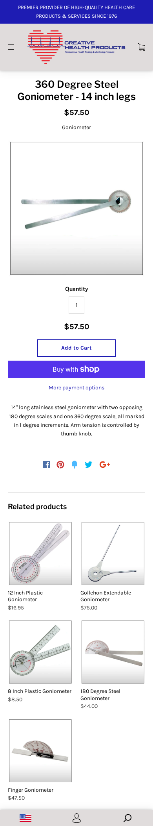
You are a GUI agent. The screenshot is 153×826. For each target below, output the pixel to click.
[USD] (25, 818)
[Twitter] (89, 465)
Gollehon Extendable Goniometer (105, 596)
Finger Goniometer (30, 790)
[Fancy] (74, 465)
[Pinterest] (60, 465)
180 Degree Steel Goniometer (100, 695)
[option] (76, 209)
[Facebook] (46, 465)
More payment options (76, 387)
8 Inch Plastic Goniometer (39, 691)
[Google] (105, 465)
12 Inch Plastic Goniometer (25, 596)
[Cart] (141, 46)
